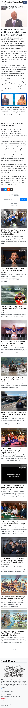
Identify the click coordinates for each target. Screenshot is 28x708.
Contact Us (14, 704)
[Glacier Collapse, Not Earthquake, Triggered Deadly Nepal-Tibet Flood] (14, 366)
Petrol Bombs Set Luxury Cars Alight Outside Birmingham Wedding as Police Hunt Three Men (15, 7)
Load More (14, 649)
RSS (3, 700)
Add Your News (4, 698)
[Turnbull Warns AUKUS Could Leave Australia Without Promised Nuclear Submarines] (14, 400)
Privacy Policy (4, 705)
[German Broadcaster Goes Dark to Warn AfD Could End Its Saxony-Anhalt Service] (14, 473)
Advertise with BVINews (7, 694)
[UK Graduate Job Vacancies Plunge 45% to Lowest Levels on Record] (14, 585)
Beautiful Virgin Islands (14, 1)
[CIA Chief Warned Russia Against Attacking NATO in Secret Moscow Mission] (14, 256)
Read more (3, 688)
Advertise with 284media (7, 691)
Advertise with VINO (6, 693)
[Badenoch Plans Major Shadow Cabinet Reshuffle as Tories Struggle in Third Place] (14, 510)
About (18, 704)
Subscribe (23, 199)
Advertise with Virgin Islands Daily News (10, 696)
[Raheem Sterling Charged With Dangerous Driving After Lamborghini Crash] (14, 295)
